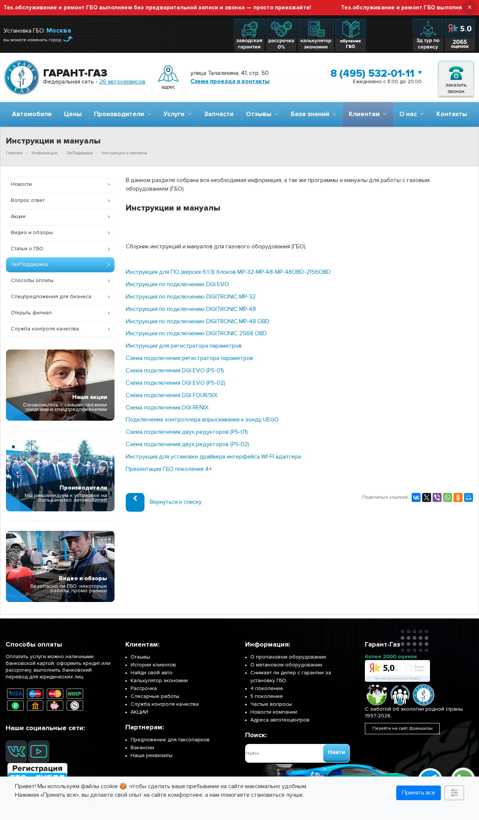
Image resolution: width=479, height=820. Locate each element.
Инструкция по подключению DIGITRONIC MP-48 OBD (197, 321)
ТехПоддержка (29, 264)
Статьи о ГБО (27, 248)
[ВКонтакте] (416, 497)
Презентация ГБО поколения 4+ (169, 469)
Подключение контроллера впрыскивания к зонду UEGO (202, 419)
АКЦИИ (139, 712)
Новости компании (273, 712)
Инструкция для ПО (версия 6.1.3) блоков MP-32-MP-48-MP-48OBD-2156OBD (228, 272)
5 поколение (266, 696)
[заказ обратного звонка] (456, 77)
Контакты (451, 114)
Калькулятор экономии (159, 680)
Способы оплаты (32, 280)
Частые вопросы (271, 704)
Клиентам (366, 114)
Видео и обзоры (32, 232)
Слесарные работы (155, 696)
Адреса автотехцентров (279, 720)
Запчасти (219, 114)
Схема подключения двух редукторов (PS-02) (187, 444)
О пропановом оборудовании (288, 657)
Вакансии (142, 747)
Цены (73, 114)
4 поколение (266, 688)
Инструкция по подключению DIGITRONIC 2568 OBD (196, 333)
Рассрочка (144, 688)
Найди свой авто (152, 672)
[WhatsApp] (447, 497)
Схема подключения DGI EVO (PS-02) (175, 383)
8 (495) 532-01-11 (372, 73)
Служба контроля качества (45, 329)
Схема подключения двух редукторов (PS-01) (187, 432)
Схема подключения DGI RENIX (167, 407)
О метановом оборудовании (286, 665)
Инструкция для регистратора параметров (184, 346)
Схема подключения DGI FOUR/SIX (171, 395)
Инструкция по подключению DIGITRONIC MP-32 (191, 296)
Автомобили (32, 114)
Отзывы (260, 114)
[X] (426, 497)
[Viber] (437, 497)
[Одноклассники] (458, 497)
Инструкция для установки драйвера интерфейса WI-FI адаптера (213, 456)
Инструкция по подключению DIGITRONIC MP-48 (191, 309)
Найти (336, 752)
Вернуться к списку (176, 502)
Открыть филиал (31, 312)
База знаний (311, 114)
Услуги (175, 114)
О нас (409, 114)
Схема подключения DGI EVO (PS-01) (175, 370)
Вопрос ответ (28, 200)
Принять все (418, 792)
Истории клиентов (153, 665)
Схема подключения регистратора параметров (189, 358)
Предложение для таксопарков (170, 739)
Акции (18, 216)
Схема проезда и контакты (229, 81)
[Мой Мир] (468, 497)
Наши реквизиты (152, 755)
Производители (120, 114)
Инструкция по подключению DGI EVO (177, 284)
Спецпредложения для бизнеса (51, 296)
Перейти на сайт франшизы (402, 728)
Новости (21, 184)
